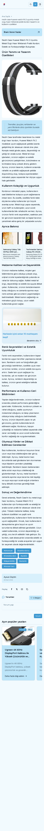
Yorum (38, 616)
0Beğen (37, 598)
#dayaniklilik (9, 561)
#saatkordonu (23, 551)
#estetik (23, 561)
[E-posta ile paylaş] (22, 589)
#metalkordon (10, 556)
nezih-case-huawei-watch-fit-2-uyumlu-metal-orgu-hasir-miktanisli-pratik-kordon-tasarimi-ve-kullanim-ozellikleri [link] (21, 21)
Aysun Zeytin (10, 577)
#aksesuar (8, 551)
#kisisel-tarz (9, 566)
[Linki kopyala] (27, 589)
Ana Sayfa (6, 16)
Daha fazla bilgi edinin (14, 676)
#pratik (24, 556)
